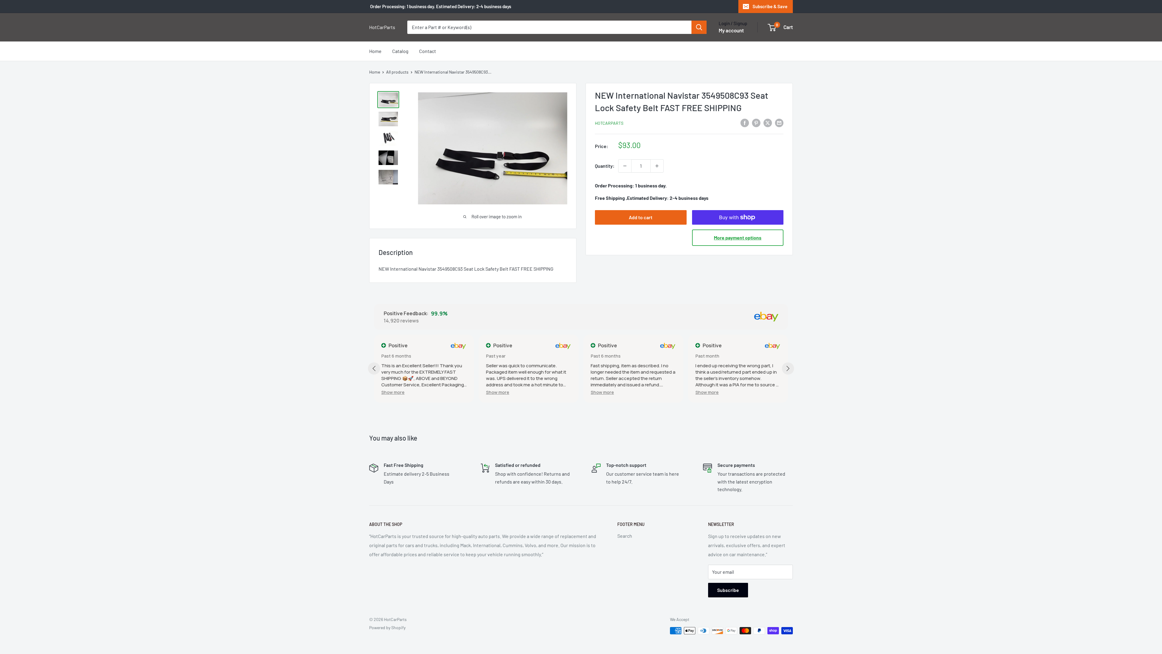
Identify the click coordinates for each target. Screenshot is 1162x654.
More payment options (737, 237)
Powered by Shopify (387, 627)
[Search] (699, 27)
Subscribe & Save (770, 6)
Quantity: (605, 166)
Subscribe (728, 590)
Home (375, 51)
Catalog (400, 51)
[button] (393, 392)
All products (397, 71)
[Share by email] (779, 122)
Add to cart (640, 217)
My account (731, 30)
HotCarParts (609, 123)
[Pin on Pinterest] (756, 122)
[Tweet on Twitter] (767, 122)
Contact (427, 51)
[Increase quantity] (657, 166)
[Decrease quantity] (625, 166)
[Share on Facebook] (744, 122)
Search (624, 536)
